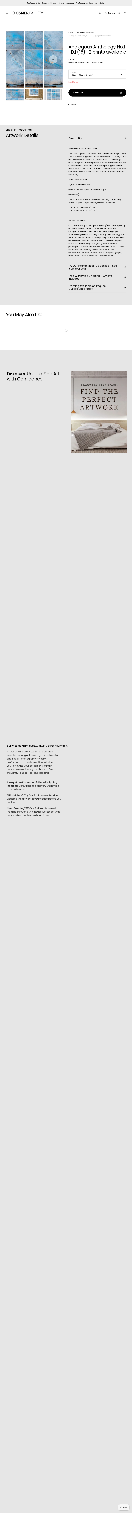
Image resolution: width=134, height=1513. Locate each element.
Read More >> (106, 255)
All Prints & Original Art (85, 32)
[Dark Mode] (100, 13)
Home (70, 32)
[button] (7, 13)
